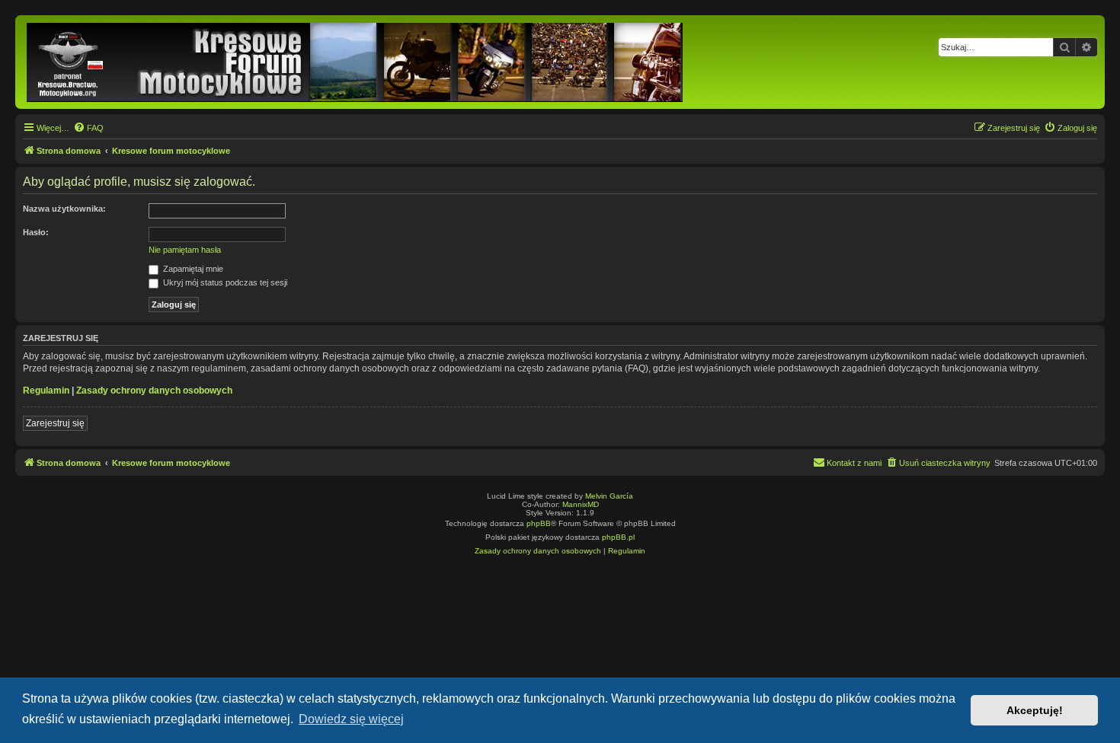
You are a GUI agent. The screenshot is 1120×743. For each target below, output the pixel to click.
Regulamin (46, 390)
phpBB (538, 523)
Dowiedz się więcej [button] (351, 719)
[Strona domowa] (356, 62)
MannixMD (580, 504)
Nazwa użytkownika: (64, 208)
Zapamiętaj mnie (192, 268)
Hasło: (36, 232)
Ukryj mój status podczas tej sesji (224, 282)
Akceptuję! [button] (1034, 710)
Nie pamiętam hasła (185, 249)
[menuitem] (88, 128)
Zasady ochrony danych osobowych (154, 390)
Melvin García (609, 496)
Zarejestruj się (55, 423)
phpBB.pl (618, 537)
